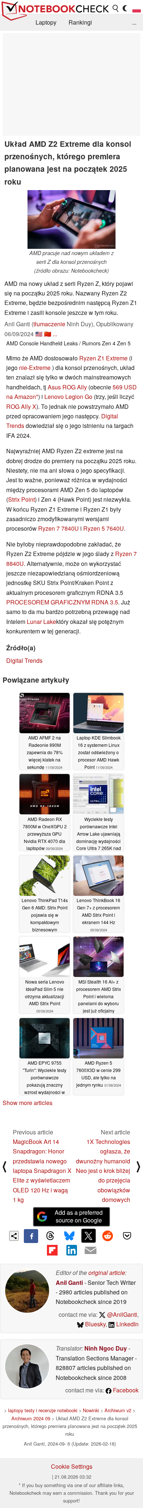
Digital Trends (24, 660)
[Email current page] (91, 1251)
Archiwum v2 (117, 1410)
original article (106, 1272)
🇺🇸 (39, 334)
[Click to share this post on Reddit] (108, 1236)
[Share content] (14, 1236)
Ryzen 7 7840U (58, 528)
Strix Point (21, 499)
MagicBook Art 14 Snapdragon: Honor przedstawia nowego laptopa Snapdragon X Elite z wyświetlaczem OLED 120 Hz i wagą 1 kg (42, 1170)
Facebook (125, 1390)
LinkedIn (127, 1324)
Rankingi (80, 22)
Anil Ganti (69, 1282)
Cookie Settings (71, 1466)
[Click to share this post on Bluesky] (69, 1236)
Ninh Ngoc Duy (105, 1348)
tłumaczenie (49, 324)
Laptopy (46, 22)
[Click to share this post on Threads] (50, 1236)
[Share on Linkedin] (71, 1250)
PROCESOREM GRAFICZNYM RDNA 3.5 (62, 602)
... (134, 22)
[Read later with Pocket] (127, 1236)
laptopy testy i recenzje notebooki (42, 1410)
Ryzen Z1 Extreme (103, 358)
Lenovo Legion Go (68, 396)
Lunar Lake (41, 621)
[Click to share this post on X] (88, 1236)
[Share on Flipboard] (52, 1250)
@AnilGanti (121, 1314)
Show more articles (27, 1102)
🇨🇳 (47, 334)
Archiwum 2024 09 (30, 1418)
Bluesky (95, 1324)
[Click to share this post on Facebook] (31, 1236)
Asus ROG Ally (67, 387)
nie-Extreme (35, 367)
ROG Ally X (21, 406)
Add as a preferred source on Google (79, 1216)
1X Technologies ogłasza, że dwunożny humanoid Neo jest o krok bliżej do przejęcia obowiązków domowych (103, 1170)
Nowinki (91, 1410)
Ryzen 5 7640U (103, 528)
